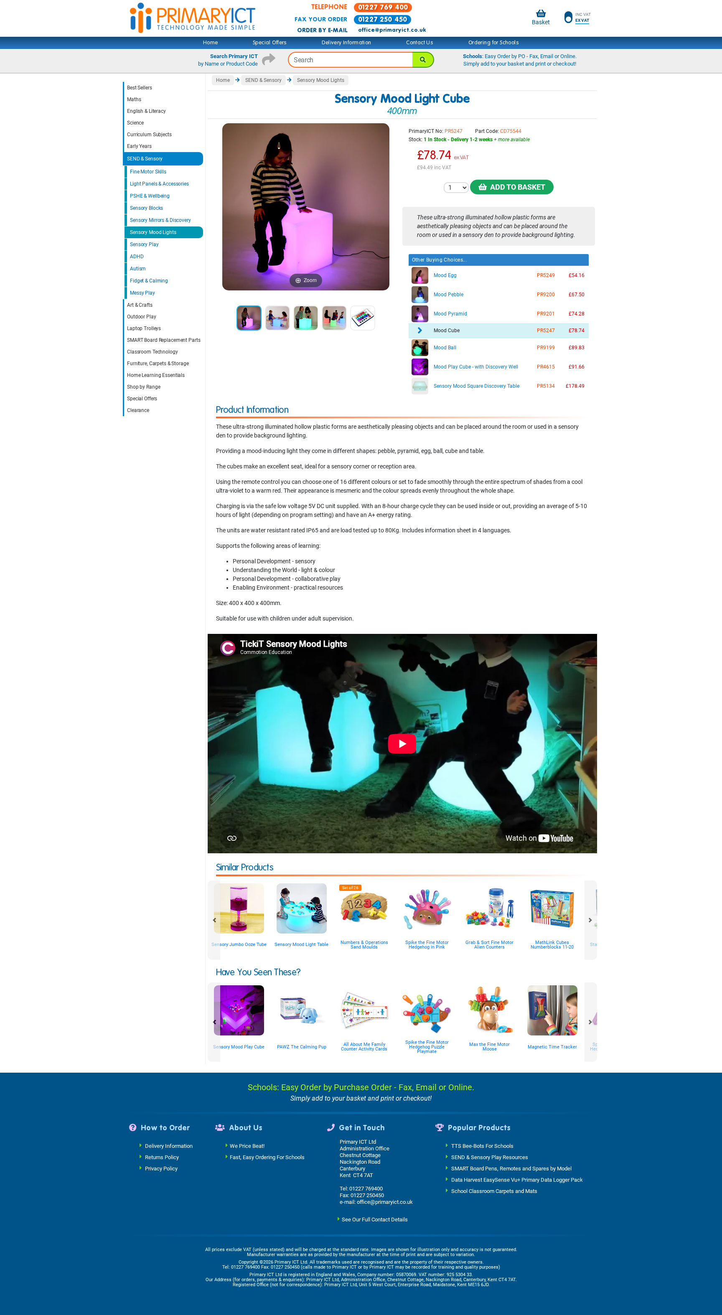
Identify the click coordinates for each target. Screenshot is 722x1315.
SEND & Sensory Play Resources (489, 1157)
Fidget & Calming (149, 281)
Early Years (139, 146)
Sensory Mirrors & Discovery (160, 220)
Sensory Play (144, 244)
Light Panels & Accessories (159, 184)
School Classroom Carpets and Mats (494, 1191)
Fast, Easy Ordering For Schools (267, 1157)
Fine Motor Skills (148, 172)
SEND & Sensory (145, 159)
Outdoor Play (141, 317)
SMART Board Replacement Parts (164, 340)
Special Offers (270, 43)
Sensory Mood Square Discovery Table (476, 386)
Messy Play (142, 293)
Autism (138, 269)
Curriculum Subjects (149, 134)
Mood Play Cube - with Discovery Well (476, 367)
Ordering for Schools (493, 43)
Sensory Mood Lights (153, 232)
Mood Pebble (448, 295)
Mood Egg (445, 275)
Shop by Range (143, 387)
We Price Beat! (247, 1145)
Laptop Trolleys (144, 328)
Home (210, 43)
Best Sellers (139, 88)
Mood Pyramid (450, 314)
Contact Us (419, 43)
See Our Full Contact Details (375, 1219)
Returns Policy (162, 1157)
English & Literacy (146, 111)
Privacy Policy (161, 1168)
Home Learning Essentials (156, 375)
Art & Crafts (140, 305)
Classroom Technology (152, 352)
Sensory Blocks (146, 208)
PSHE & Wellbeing (150, 196)
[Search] (423, 60)
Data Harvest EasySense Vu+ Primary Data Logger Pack (517, 1179)
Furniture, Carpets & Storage (158, 363)
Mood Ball (445, 348)
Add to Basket (516, 187)
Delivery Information (346, 43)
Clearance (138, 410)
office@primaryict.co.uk (392, 30)
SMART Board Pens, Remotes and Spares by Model (511, 1168)
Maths (134, 99)
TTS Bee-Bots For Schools (482, 1145)
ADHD (137, 256)
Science (135, 123)
